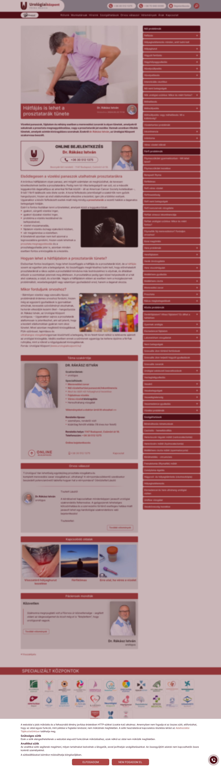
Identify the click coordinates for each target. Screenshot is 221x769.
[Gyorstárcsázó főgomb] (213, 760)
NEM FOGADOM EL (130, 762)
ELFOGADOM (91, 762)
